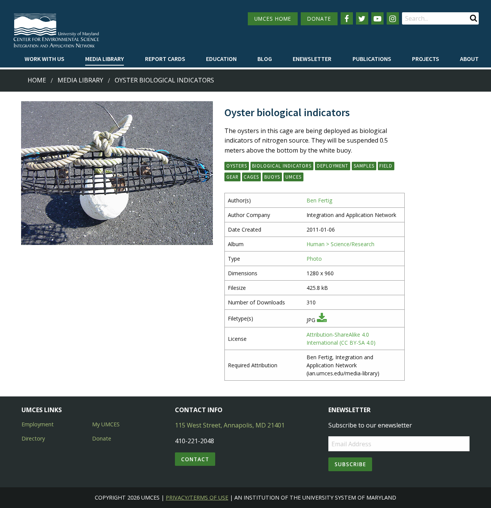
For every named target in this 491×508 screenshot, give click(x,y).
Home (37, 80)
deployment (332, 166)
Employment (37, 424)
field (385, 166)
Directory (33, 438)
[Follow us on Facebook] (347, 18)
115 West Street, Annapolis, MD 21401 (230, 425)
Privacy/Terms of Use (197, 497)
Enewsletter (312, 58)
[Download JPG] (322, 320)
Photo (314, 258)
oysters (236, 166)
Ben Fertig (319, 200)
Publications (372, 58)
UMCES (293, 177)
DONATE (319, 18)
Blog (264, 58)
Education (221, 58)
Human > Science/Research (340, 244)
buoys (272, 177)
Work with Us (44, 58)
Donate (101, 438)
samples (364, 166)
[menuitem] (44, 59)
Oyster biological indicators (164, 80)
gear (232, 177)
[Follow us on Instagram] (393, 18)
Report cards (165, 58)
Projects (425, 58)
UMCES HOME (272, 18)
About (469, 58)
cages (251, 177)
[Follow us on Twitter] (362, 18)
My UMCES (106, 424)
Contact (195, 459)
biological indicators (281, 166)
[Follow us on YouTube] (377, 18)
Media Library (104, 58)
